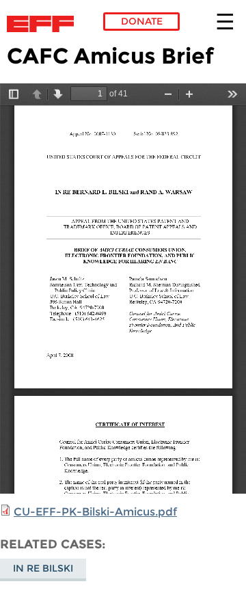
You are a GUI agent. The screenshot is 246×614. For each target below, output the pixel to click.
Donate (142, 21)
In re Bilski (43, 568)
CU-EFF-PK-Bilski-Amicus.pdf (95, 511)
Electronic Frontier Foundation (44, 24)
